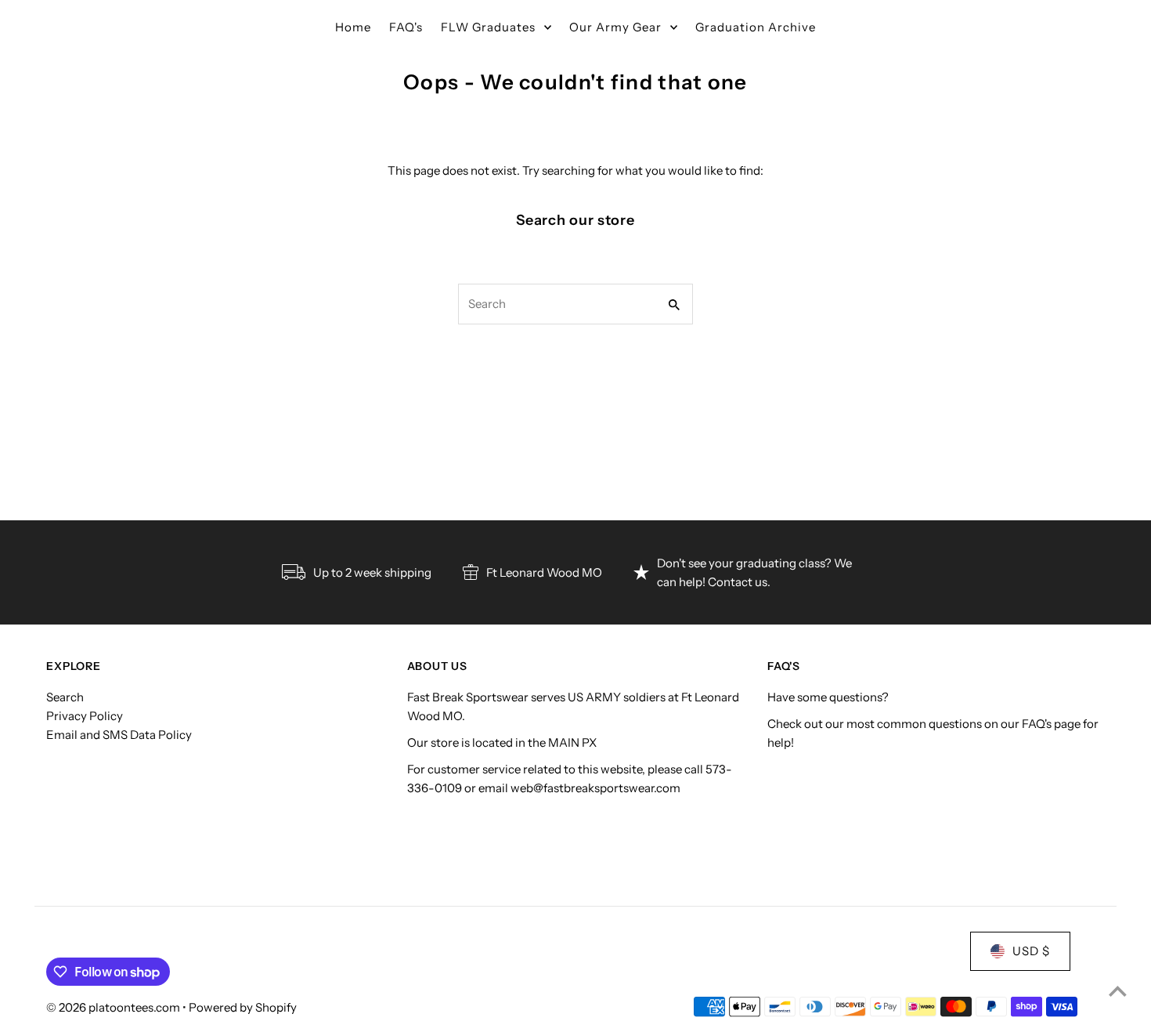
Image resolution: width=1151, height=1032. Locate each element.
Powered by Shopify (243, 1007)
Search (65, 697)
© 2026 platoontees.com (114, 1007)
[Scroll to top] (1117, 990)
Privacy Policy (84, 715)
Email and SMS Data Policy (119, 734)
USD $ (1031, 950)
